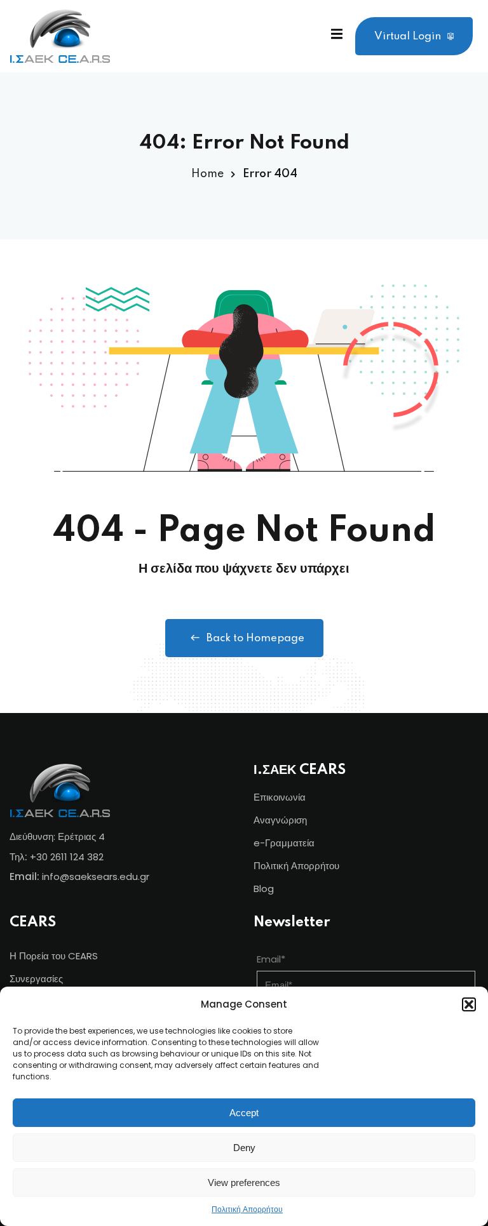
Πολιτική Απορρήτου (247, 1209)
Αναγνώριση (280, 820)
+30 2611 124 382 (67, 856)
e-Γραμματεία (284, 843)
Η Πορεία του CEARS (54, 956)
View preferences (244, 1182)
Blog (264, 888)
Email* (271, 959)
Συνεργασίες (36, 978)
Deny (244, 1147)
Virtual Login (407, 36)
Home (207, 174)
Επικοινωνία (280, 797)
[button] (469, 1004)
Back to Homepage (255, 638)
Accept (244, 1112)
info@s (58, 876)
